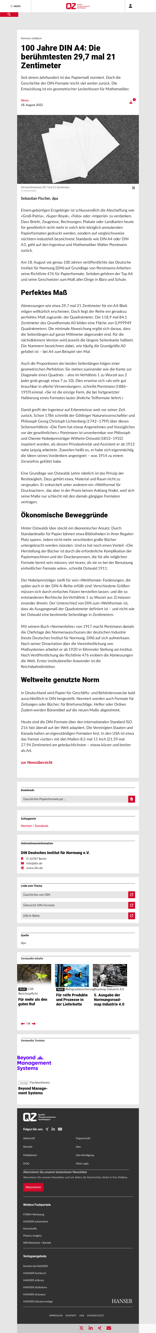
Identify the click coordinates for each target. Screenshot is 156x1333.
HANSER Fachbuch (34, 1273)
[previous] (23, 1024)
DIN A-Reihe (31, 915)
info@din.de (34, 863)
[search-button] (9, 14)
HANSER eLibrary (33, 1280)
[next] (34, 1024)
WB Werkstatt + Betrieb (37, 1243)
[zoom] (133, 188)
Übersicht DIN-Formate (39, 905)
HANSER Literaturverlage (38, 1301)
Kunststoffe (30, 1228)
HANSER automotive (35, 1221)
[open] (131, 102)
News (25, 100)
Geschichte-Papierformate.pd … (44, 799)
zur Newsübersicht (37, 763)
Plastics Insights (32, 1235)
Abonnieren (33, 1187)
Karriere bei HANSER (35, 1266)
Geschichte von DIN (36, 894)
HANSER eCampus (34, 1294)
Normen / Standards (34, 825)
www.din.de (34, 868)
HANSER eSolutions (35, 1287)
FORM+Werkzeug (33, 1214)
